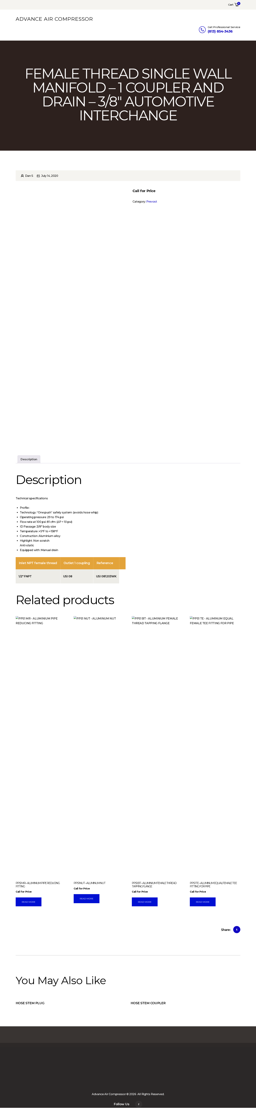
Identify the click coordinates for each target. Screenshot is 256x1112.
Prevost (151, 201)
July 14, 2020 (49, 175)
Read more (28, 902)
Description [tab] (29, 459)
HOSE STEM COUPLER (148, 1003)
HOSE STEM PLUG (30, 1003)
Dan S (29, 175)
